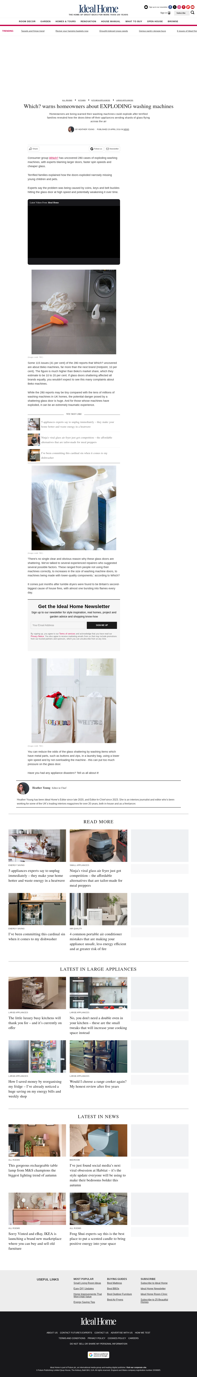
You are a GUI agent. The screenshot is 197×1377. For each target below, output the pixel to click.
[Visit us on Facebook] (170, 7)
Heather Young (86, 129)
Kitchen (82, 100)
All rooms (67, 100)
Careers (133, 1338)
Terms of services (67, 634)
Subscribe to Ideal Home (154, 1283)
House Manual (111, 21)
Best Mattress (114, 1283)
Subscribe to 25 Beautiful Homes (154, 1300)
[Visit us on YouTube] (192, 7)
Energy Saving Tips (84, 1302)
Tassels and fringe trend (32, 31)
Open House (155, 21)
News (126, 129)
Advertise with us (122, 1332)
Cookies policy (117, 1338)
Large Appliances (124, 100)
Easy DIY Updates (84, 1288)
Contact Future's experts (76, 1332)
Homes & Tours (66, 21)
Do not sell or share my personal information (98, 1344)
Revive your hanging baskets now (72, 31)
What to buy (133, 21)
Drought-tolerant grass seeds (113, 31)
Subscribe (181, 13)
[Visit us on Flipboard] (188, 7)
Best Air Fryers (115, 1299)
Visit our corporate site (136, 1367)
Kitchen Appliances (100, 100)
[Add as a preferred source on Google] (98, 1354)
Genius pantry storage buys (152, 31)
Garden (45, 21)
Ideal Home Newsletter (153, 1288)
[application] (74, 232)
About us (52, 1332)
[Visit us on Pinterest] (183, 7)
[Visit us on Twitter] (175, 7)
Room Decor (27, 21)
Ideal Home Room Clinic (154, 1294)
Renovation (88, 21)
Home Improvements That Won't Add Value (88, 1295)
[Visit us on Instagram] (179, 7)
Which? (53, 157)
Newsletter (114, 149)
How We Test (142, 1332)
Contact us (101, 1332)
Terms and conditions (72, 1338)
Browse (173, 21)
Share (35, 149)
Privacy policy (96, 1338)
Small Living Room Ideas (87, 1283)
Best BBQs (113, 1288)
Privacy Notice (37, 636)
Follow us (98, 149)
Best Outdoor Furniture (119, 1294)
